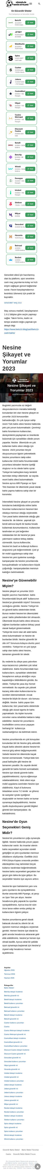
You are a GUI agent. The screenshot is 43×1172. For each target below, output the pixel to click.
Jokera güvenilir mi (11, 1100)
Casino (6, 1027)
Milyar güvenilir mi (11, 1104)
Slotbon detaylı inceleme (13, 1116)
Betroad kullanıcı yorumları (14, 1011)
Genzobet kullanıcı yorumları (15, 1061)
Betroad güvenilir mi (11, 1007)
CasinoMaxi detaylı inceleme (15, 1038)
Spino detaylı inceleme (12, 1123)
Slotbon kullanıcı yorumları (14, 1120)
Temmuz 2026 (9, 974)
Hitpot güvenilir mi (11, 1065)
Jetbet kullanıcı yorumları (13, 1092)
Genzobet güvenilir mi (12, 1058)
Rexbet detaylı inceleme (13, 1108)
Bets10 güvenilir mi (11, 1019)
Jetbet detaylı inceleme (13, 1085)
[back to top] (38, 1167)
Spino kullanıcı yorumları (13, 1131)
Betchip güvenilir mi (11, 996)
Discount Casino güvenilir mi (15, 1054)
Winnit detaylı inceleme (13, 1135)
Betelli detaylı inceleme (13, 999)
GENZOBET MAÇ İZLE (13, 303)
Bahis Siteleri (9, 988)
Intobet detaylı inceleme (13, 1073)
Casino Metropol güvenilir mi (15, 1034)
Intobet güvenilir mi (11, 1077)
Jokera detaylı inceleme (13, 1096)
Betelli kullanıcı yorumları (13, 1003)
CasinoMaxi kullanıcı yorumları (15, 1046)
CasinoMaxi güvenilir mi (13, 1042)
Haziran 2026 (9, 978)
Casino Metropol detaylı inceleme (16, 1030)
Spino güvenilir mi (11, 1127)
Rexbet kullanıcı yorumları (14, 1112)
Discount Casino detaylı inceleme (16, 1050)
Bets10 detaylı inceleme (13, 1015)
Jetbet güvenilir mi (11, 1089)
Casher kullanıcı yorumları (14, 1023)
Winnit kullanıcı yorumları (13, 1139)
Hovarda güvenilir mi (12, 1069)
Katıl (31, 23)
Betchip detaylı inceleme (13, 992)
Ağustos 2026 (9, 970)
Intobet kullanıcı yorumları (14, 1081)
